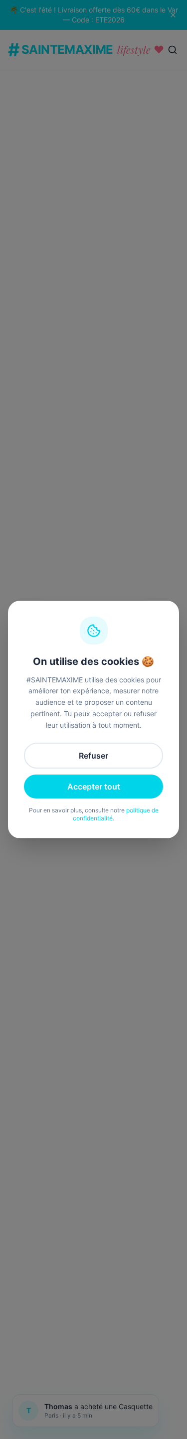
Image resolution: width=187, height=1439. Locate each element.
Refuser (93, 756)
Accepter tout (93, 786)
